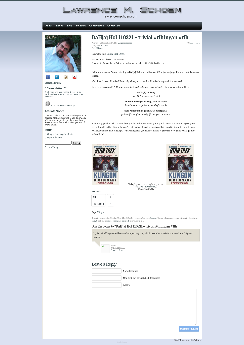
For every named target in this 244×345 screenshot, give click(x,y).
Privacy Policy (51, 147)
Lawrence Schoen (125, 43)
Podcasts (104, 45)
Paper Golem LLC (55, 137)
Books (59, 25)
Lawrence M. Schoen (122, 11)
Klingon (99, 48)
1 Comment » (195, 44)
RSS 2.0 (94, 221)
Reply (121, 250)
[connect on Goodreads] (66, 78)
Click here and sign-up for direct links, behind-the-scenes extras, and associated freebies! (64, 94)
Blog (69, 25)
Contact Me (113, 25)
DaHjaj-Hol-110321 (115, 54)
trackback (125, 221)
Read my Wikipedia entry (62, 105)
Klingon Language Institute (60, 134)
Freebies (81, 25)
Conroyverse (96, 25)
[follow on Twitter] (57, 78)
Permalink (115, 250)
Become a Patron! (53, 82)
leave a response (113, 221)
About (48, 25)
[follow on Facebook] (48, 78)
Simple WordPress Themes (122, 342)
